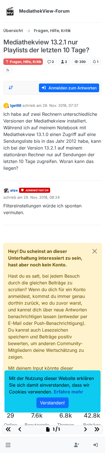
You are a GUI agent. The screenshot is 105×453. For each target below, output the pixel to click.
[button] (8, 445)
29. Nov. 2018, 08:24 (42, 197)
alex (14, 190)
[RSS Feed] (7, 70)
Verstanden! (52, 403)
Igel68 (15, 105)
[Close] (94, 251)
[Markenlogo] (10, 11)
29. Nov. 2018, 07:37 (60, 105)
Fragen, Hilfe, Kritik (25, 62)
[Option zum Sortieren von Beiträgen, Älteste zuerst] (11, 87)
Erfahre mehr (68, 392)
